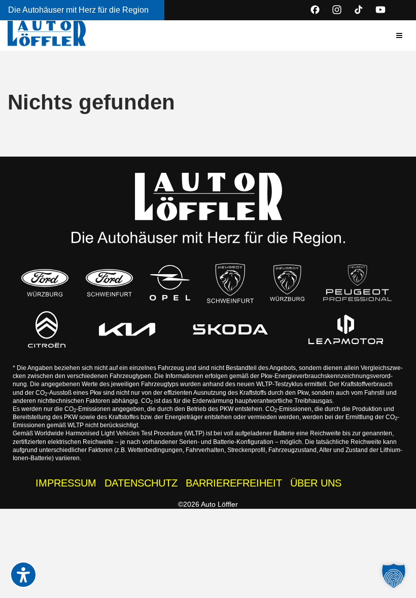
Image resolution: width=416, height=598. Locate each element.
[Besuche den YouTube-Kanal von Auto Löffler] (380, 10)
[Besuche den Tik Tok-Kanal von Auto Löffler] (359, 10)
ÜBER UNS (315, 483)
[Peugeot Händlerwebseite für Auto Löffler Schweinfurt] (230, 283)
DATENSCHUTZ (141, 483)
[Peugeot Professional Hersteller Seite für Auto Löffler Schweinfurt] (357, 283)
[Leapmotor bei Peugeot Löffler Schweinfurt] (346, 329)
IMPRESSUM (66, 483)
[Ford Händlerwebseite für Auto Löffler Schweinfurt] (109, 282)
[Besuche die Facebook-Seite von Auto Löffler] (315, 10)
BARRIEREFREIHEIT (234, 483)
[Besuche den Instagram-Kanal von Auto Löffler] (337, 10)
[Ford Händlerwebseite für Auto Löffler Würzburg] (45, 282)
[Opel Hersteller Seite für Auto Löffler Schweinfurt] (170, 283)
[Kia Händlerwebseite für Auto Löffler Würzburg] (127, 329)
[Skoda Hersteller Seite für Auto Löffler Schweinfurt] (231, 329)
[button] (399, 35)
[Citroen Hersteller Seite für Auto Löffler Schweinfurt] (46, 329)
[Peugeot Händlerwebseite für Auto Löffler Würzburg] (287, 283)
